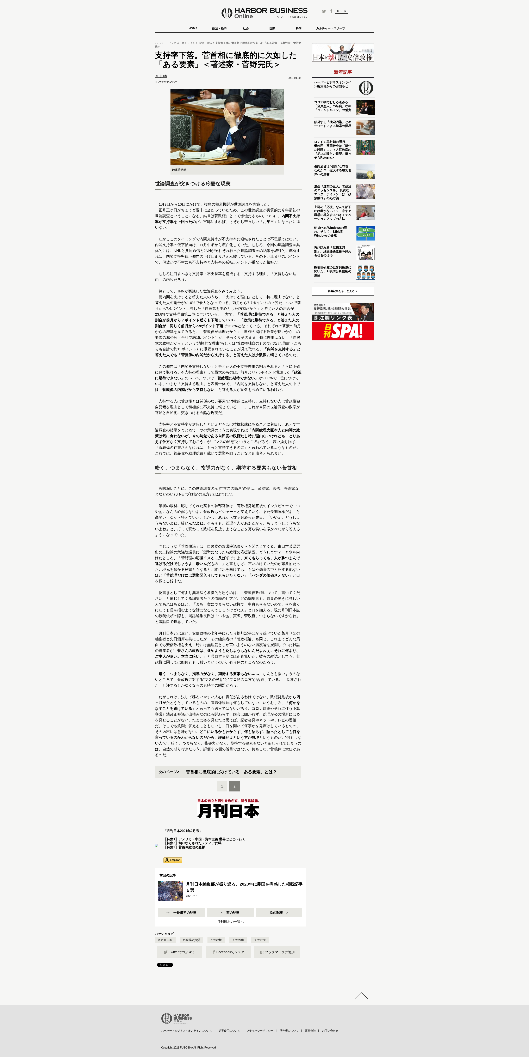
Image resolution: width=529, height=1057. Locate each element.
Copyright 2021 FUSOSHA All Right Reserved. (189, 1047)
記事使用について (229, 1030)
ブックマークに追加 (277, 952)
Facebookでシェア (230, 952)
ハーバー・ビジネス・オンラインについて (186, 1030)
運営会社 (310, 1030)
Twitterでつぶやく (182, 952)
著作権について (289, 1030)
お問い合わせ (330, 1030)
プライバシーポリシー (260, 1030)
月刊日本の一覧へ (230, 921)
